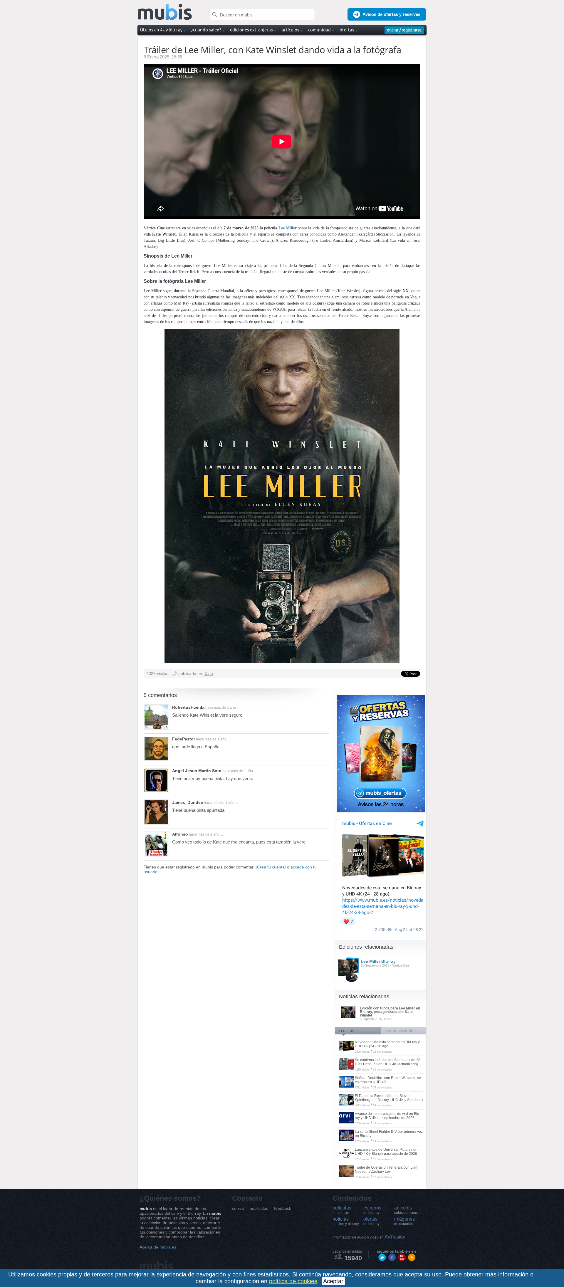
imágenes (404, 1221)
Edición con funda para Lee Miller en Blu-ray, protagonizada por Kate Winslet (390, 1011)
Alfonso (180, 834)
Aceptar (333, 1281)
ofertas (371, 1221)
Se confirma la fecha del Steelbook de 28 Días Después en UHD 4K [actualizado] (387, 1062)
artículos (407, 1210)
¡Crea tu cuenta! (271, 867)
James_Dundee (187, 802)
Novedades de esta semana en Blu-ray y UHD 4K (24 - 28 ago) (387, 1044)
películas (342, 1210)
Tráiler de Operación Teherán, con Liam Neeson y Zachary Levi (386, 1169)
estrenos (372, 1210)
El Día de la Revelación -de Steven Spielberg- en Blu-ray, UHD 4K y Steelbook (389, 1098)
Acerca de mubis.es (158, 1247)
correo (238, 1208)
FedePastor (183, 739)
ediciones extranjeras (251, 29)
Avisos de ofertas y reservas (391, 14)
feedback (282, 1208)
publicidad (259, 1208)
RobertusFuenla (188, 707)
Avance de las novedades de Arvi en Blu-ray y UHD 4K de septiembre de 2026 (387, 1116)
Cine (208, 673)
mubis (165, 12)
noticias (346, 1221)
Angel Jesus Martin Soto (196, 770)
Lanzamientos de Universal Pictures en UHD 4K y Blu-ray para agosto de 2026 (386, 1151)
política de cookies (293, 1281)
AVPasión (369, 1236)
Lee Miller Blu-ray (378, 961)
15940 (353, 1258)
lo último (347, 1030)
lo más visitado (399, 1030)
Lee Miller (287, 228)
